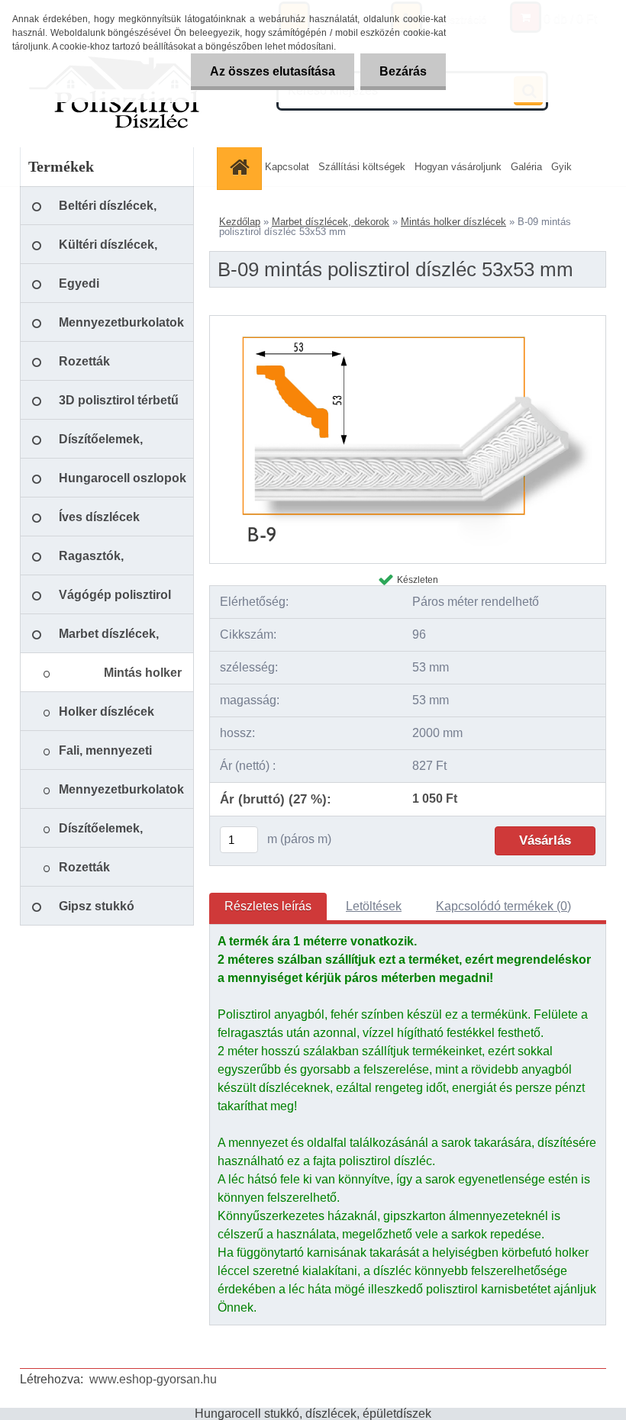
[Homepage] (241, 166)
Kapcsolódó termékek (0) (503, 906)
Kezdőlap (239, 221)
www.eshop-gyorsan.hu (153, 1379)
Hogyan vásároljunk (458, 166)
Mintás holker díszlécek (453, 221)
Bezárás (403, 71)
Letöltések (374, 906)
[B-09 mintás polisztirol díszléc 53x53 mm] (407, 321)
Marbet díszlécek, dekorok (330, 221)
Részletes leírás (267, 906)
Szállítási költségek (361, 166)
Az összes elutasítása (272, 71)
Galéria (526, 166)
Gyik (561, 166)
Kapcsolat (287, 166)
